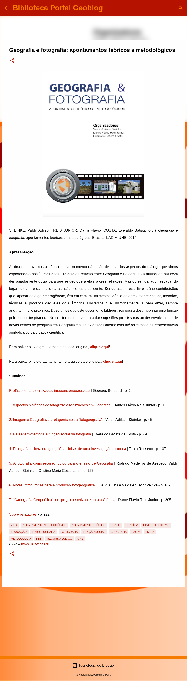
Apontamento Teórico (88, 525)
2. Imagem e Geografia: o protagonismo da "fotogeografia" (56, 420)
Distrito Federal (156, 525)
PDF (39, 538)
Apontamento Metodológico (44, 525)
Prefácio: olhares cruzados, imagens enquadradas (49, 390)
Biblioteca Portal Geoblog (58, 8)
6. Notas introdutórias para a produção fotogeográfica (52, 485)
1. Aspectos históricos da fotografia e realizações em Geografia (60, 405)
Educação (19, 532)
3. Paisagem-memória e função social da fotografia (50, 434)
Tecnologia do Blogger (96, 665)
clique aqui (99, 347)
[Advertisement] (93, 620)
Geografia (119, 532)
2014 (14, 525)
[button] (12, 61)
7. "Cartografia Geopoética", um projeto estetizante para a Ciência (62, 500)
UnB (80, 538)
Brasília (132, 525)
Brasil (115, 525)
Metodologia (21, 538)
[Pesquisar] (109, 8)
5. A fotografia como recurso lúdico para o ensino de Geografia (61, 463)
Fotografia (69, 532)
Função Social (94, 532)
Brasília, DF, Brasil (35, 544)
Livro (149, 532)
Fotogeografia (43, 532)
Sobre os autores (23, 514)
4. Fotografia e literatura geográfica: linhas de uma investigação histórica (67, 449)
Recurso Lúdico (59, 538)
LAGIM (136, 532)
